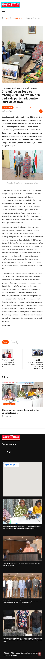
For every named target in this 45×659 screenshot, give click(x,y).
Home (7, 18)
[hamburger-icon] (3, 11)
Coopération (17, 18)
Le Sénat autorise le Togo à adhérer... (21, 412)
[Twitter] (9, 452)
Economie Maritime (14, 406)
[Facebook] (7, 452)
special (14, 342)
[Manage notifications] (39, 654)
